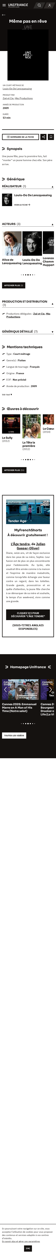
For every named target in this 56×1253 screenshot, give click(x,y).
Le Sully (7, 438)
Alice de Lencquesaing (12, 261)
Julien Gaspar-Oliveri (31, 546)
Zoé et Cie (8, 98)
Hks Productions (24, 98)
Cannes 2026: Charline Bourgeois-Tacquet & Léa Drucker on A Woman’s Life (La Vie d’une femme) (20, 709)
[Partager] (43, 137)
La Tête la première (28, 444)
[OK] (28, 1248)
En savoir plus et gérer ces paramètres (21, 1241)
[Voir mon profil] (49, 5)
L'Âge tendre (20, 544)
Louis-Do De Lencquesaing (17, 88)
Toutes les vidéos (14, 735)
